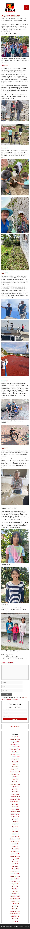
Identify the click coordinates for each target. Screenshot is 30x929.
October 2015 (15, 879)
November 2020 (15, 799)
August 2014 (15, 903)
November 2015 (15, 876)
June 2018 (15, 829)
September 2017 (15, 839)
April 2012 (15, 921)
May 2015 (15, 889)
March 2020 (15, 806)
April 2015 (15, 891)
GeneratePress (25, 926)
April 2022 (15, 782)
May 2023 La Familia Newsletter (11, 656)
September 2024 (15, 749)
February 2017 (15, 851)
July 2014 (15, 906)
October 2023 (15, 759)
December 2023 (15, 757)
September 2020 (15, 801)
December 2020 (15, 796)
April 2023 (15, 767)
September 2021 (15, 784)
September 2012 (15, 913)
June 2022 (15, 777)
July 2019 (15, 819)
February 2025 (15, 744)
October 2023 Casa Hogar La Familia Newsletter (15, 658)
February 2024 (15, 754)
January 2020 (15, 809)
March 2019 (15, 824)
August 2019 (15, 816)
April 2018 (15, 831)
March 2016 (15, 869)
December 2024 (15, 747)
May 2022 (15, 779)
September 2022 (15, 774)
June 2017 (15, 844)
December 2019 (15, 811)
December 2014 (15, 896)
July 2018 (15, 826)
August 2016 (15, 859)
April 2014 (15, 908)
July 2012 (15, 918)
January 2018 (15, 836)
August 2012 (15, 916)
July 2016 (15, 861)
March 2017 (15, 849)
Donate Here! (15, 727)
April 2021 (15, 791)
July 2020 (15, 804)
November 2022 (15, 772)
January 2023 (15, 769)
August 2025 (15, 742)
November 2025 (15, 739)
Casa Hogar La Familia (8, 654)
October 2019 (15, 814)
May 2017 (15, 846)
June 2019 (15, 821)
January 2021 (15, 794)
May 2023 (15, 764)
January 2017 (15, 854)
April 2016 (15, 866)
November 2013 (15, 911)
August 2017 (15, 841)
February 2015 (15, 894)
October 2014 (15, 901)
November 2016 (15, 856)
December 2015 (15, 874)
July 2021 (15, 789)
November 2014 (15, 898)
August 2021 (15, 786)
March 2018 (15, 834)
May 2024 (15, 752)
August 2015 (15, 884)
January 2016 (15, 871)
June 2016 (15, 864)
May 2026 (15, 737)
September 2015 (15, 881)
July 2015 (15, 886)
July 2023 (15, 762)
